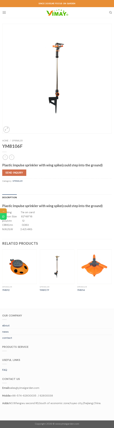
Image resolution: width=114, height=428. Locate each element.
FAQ (4, 370)
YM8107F (44, 290)
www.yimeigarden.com (67, 423)
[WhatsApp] (3, 216)
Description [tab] (9, 197)
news (5, 332)
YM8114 (81, 290)
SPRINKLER (17, 140)
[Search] (110, 12)
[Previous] (2, 273)
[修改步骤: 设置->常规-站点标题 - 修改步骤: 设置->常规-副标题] (57, 12)
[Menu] (4, 12)
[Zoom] (6, 129)
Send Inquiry (14, 172)
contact (7, 338)
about (6, 325)
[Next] (111, 273)
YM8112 (6, 290)
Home (5, 140)
